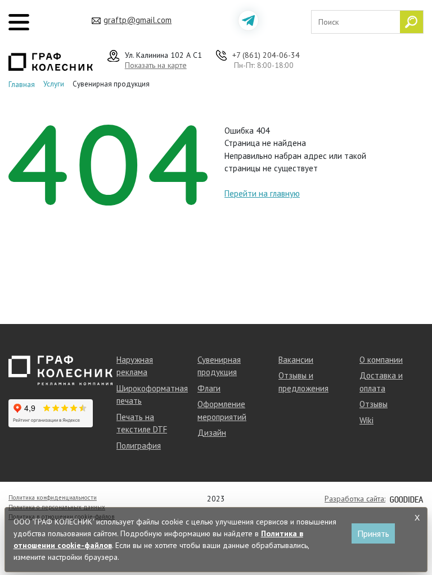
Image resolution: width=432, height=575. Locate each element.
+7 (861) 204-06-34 (266, 55)
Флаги (208, 388)
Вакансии (295, 359)
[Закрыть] (417, 518)
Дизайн (211, 432)
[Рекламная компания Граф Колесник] (50, 61)
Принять (373, 533)
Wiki (366, 420)
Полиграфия (138, 445)
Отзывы (373, 404)
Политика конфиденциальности (52, 497)
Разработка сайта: (355, 499)
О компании (381, 359)
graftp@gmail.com (138, 20)
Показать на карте (156, 65)
